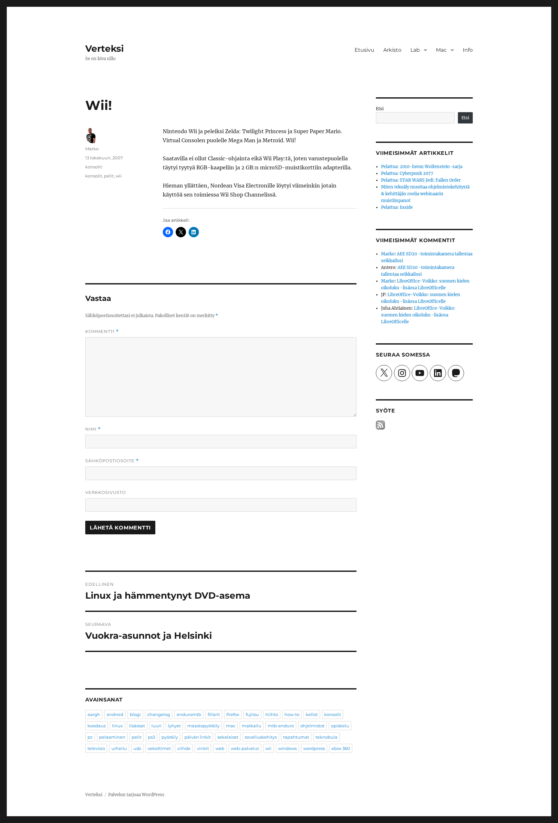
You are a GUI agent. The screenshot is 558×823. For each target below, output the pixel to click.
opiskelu (340, 725)
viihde (184, 748)
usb (137, 748)
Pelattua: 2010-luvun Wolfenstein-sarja (421, 166)
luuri (156, 725)
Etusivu (364, 50)
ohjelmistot (312, 725)
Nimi (93, 429)
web (219, 748)
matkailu (251, 725)
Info (468, 50)
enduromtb (189, 714)
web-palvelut (245, 748)
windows (287, 748)
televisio (96, 748)
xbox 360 (340, 748)
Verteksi (104, 48)
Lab (415, 50)
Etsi (380, 109)
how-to (291, 714)
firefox (232, 714)
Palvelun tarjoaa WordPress (136, 794)
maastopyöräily (203, 725)
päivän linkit (197, 737)
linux (117, 725)
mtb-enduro (281, 725)
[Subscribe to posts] (380, 425)
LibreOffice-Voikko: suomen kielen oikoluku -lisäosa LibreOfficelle (418, 315)
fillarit (214, 714)
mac (230, 725)
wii (119, 175)
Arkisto (392, 50)
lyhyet (174, 725)
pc (90, 737)
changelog (158, 714)
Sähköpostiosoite (112, 461)
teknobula (326, 737)
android (115, 714)
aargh (94, 714)
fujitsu (252, 714)
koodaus (97, 725)
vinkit (203, 748)
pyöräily (169, 737)
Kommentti (102, 331)
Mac (441, 50)
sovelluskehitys (261, 737)
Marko (91, 148)
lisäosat (137, 725)
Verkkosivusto (105, 492)
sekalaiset (227, 737)
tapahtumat (296, 737)
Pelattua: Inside (397, 207)
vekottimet (159, 748)
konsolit (93, 166)
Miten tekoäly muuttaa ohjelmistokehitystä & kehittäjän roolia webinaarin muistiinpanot (425, 193)
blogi (135, 714)
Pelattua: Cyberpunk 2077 (407, 173)
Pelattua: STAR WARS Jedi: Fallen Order (421, 180)
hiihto (271, 714)
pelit (109, 175)
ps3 (151, 737)
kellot (312, 714)
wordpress (314, 748)
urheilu (119, 748)
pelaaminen (112, 737)
